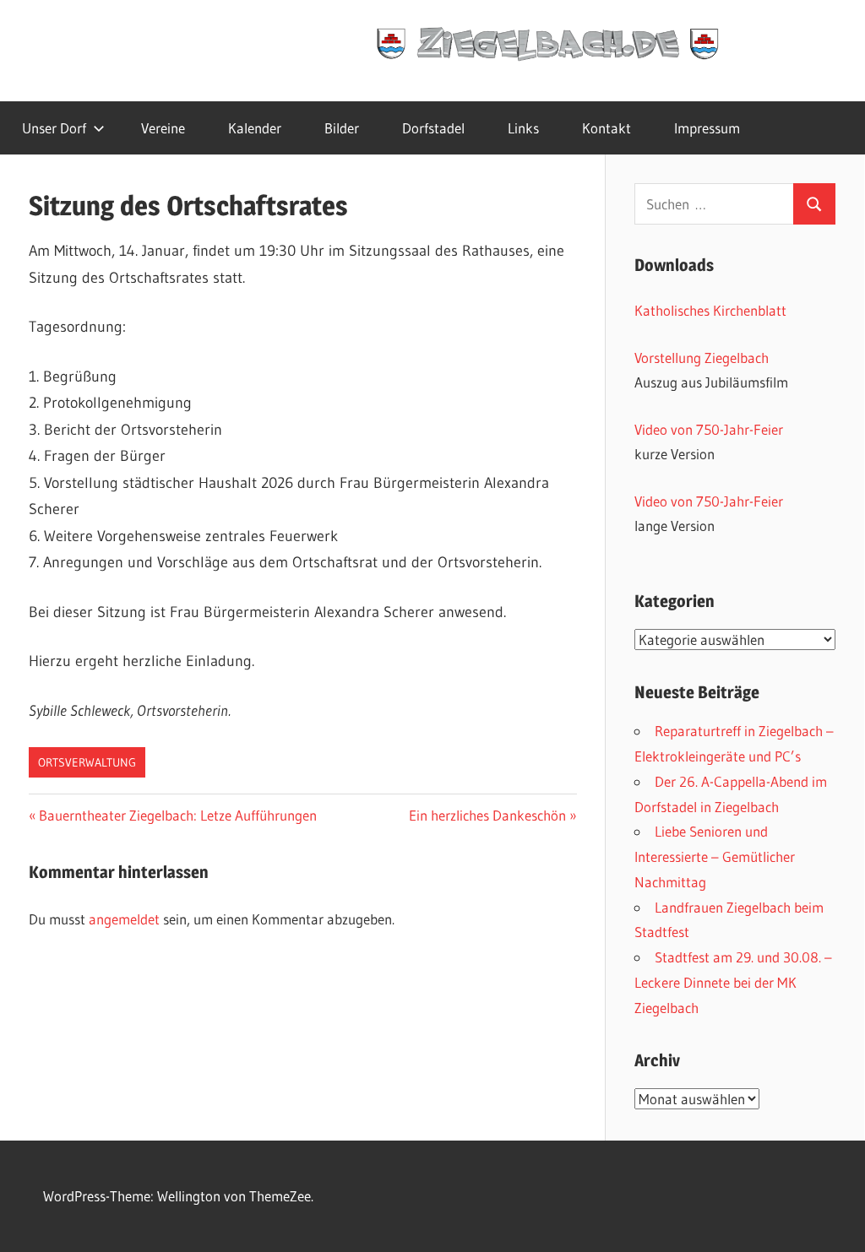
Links (523, 128)
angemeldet (124, 919)
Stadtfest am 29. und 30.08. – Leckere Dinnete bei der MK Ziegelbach (733, 982)
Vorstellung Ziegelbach (701, 357)
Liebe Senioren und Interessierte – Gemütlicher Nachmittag (714, 856)
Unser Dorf (54, 128)
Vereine (163, 128)
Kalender (254, 128)
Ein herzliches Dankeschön (487, 815)
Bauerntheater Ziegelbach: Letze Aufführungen (177, 815)
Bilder (341, 128)
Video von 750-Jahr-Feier (708, 429)
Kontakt (606, 128)
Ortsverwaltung (87, 762)
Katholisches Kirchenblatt (710, 310)
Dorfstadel (433, 128)
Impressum (707, 128)
